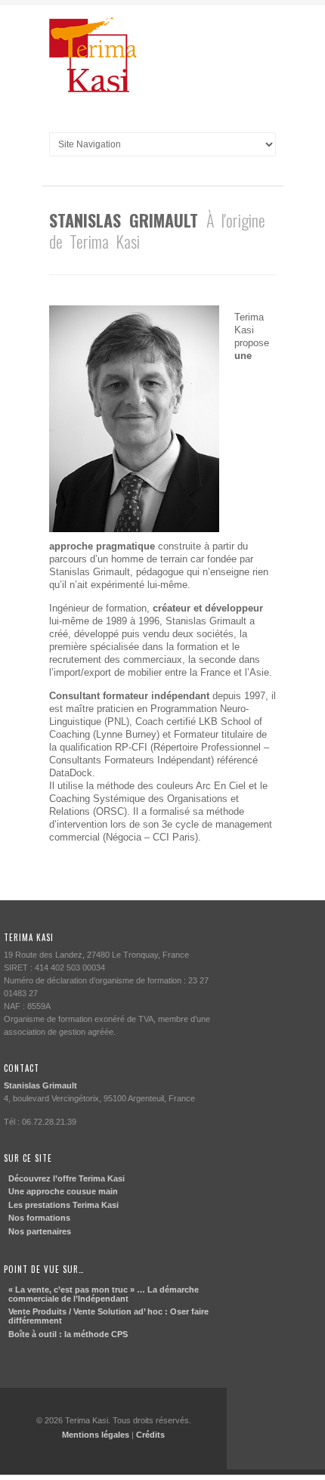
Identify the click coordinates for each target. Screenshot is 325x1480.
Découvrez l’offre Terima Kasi (66, 1178)
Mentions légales (95, 1434)
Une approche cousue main (63, 1191)
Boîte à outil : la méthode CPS (68, 1334)
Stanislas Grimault (40, 1085)
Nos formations (39, 1217)
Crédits (150, 1434)
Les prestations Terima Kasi (63, 1204)
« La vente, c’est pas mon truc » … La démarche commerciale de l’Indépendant (103, 1294)
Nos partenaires (39, 1231)
